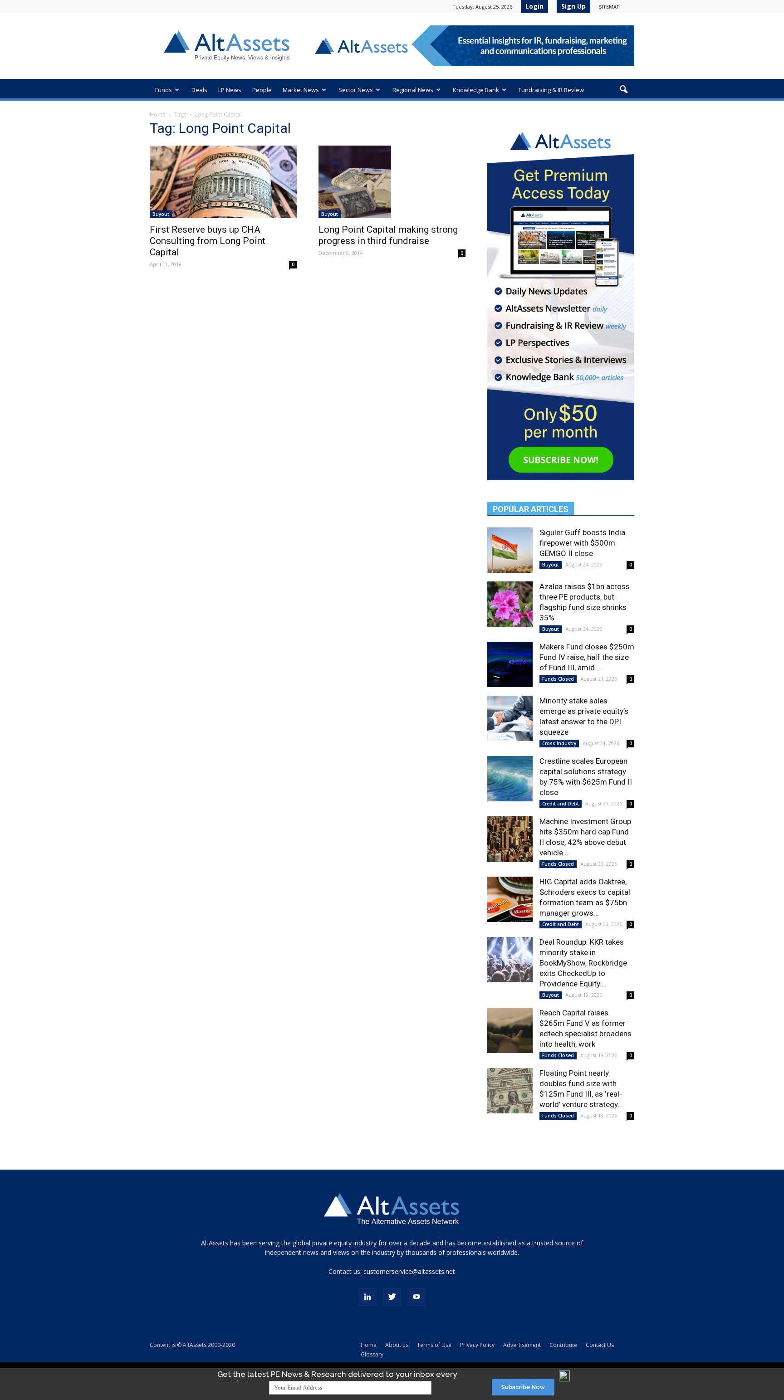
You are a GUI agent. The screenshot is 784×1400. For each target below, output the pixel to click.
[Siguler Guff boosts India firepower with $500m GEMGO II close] (510, 550)
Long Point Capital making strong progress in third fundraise (388, 235)
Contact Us (600, 1345)
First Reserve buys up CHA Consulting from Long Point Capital (207, 241)
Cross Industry (559, 743)
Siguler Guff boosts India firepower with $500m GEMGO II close (582, 543)
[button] (623, 90)
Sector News (355, 90)
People (262, 90)
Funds (163, 90)
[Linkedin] (367, 1297)
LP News (229, 90)
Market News (301, 90)
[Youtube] (416, 1297)
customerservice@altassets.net (409, 1271)
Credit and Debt (560, 803)
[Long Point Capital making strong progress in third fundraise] (392, 182)
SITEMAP (609, 6)
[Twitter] (392, 1297)
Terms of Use (434, 1345)
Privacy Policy (477, 1345)
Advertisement (522, 1345)
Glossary (372, 1354)
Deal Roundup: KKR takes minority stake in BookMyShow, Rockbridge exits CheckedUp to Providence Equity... (583, 962)
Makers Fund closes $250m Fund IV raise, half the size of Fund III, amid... (586, 657)
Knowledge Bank (476, 90)
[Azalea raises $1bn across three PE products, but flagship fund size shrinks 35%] (510, 604)
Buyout (160, 214)
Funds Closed (558, 679)
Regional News (412, 90)
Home (158, 114)
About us (396, 1345)
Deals (199, 90)
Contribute (563, 1345)
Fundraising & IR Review (551, 90)
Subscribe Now (523, 1387)
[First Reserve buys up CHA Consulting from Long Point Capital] (223, 182)
